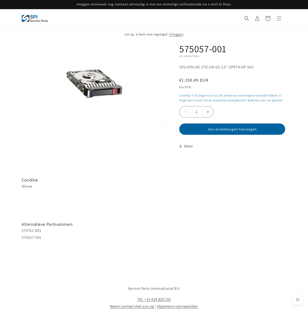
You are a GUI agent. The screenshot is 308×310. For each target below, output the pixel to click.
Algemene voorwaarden (177, 306)
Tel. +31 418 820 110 (154, 299)
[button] (246, 18)
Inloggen (176, 34)
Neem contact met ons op (132, 306)
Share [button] (188, 146)
